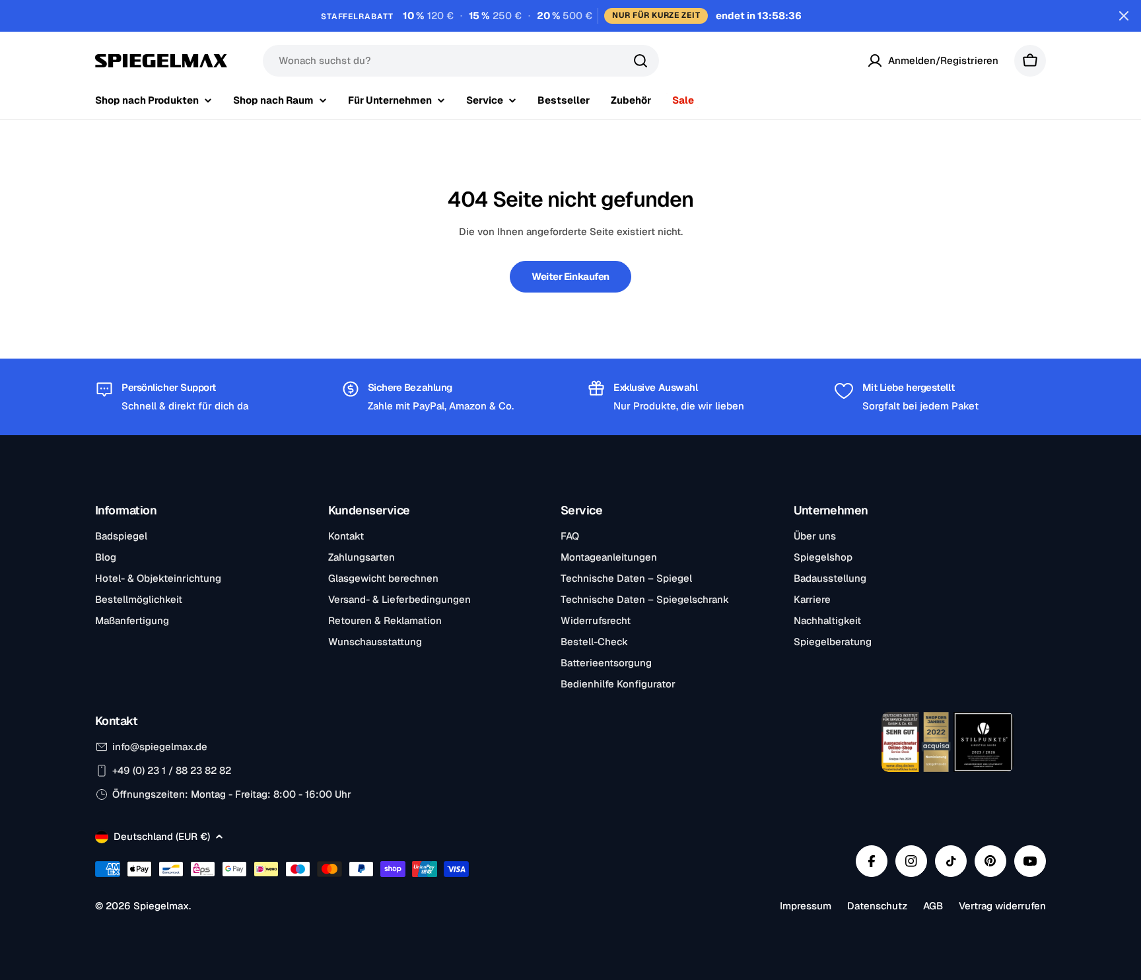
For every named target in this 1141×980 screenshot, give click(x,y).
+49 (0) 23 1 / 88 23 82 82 (171, 770)
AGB (933, 905)
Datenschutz (877, 905)
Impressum (805, 905)
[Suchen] (640, 61)
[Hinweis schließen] (1123, 15)
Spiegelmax (161, 905)
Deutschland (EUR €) (162, 836)
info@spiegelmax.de (159, 746)
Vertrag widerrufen (1002, 905)
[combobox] (461, 61)
